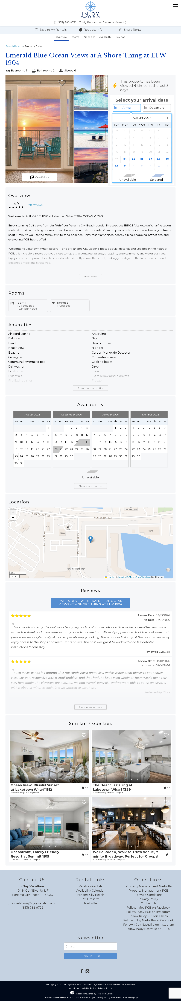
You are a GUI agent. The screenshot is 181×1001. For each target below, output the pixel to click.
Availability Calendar (90, 890)
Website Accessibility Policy (82, 988)
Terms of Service (123, 997)
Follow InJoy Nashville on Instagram (148, 924)
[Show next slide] (87, 756)
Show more (90, 276)
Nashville (90, 903)
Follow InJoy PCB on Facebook (148, 907)
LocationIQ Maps (126, 576)
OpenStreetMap (143, 576)
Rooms (75, 37)
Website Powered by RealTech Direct (94, 993)
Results (13, 46)
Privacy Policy (148, 899)
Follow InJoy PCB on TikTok (148, 916)
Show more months (90, 486)
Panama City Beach (90, 895)
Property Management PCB (148, 890)
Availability (105, 37)
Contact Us (148, 903)
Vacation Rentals (90, 886)
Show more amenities (90, 388)
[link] (49, 762)
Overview (61, 37)
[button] (175, 15)
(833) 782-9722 (32, 907)
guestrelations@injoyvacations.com (32, 903)
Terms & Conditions (148, 895)
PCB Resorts (90, 899)
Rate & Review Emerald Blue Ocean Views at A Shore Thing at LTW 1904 (90, 602)
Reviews (120, 37)
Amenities (89, 37)
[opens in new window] (82, 971)
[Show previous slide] (11, 756)
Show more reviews (90, 707)
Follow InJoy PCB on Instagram (148, 912)
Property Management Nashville (148, 886)
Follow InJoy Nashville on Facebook (148, 920)
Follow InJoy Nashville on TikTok (148, 929)
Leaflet (110, 576)
